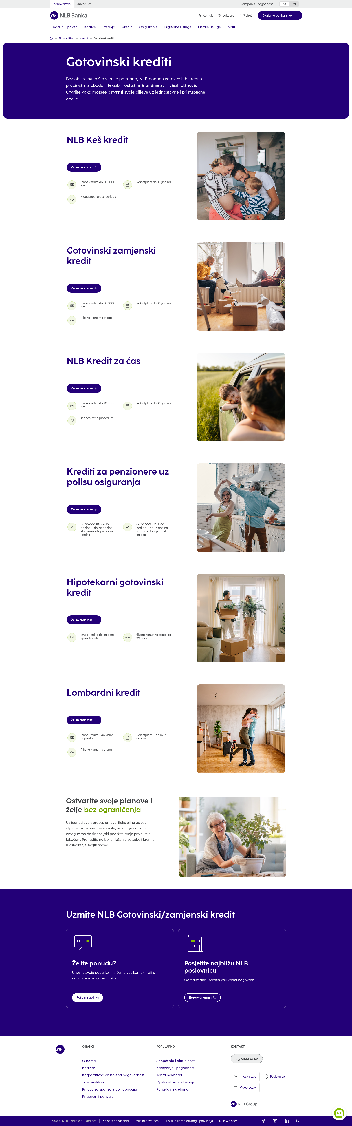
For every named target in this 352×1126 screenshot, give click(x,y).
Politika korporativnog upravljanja (189, 1121)
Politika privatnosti (147, 1121)
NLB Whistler (228, 1121)
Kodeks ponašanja (115, 1121)
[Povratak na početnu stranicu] (68, 15)
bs (284, 4)
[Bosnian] (51, 38)
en (294, 4)
